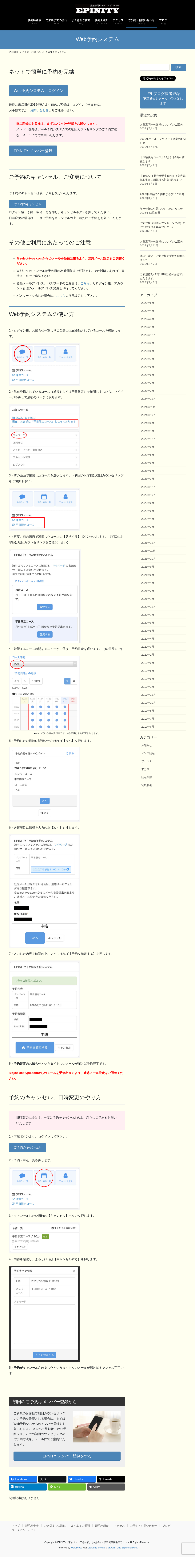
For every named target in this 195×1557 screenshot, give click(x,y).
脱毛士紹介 (102, 1525)
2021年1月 (147, 598)
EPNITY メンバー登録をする (67, 1456)
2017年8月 (147, 710)
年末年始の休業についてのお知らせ (161, 208)
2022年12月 (148, 486)
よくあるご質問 (80, 1525)
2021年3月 (147, 590)
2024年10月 (148, 414)
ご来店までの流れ (55, 1525)
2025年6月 (147, 366)
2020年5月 (147, 630)
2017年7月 (147, 718)
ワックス (146, 761)
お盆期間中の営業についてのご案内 (161, 124)
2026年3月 (147, 318)
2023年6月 (147, 462)
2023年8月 (147, 454)
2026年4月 (147, 310)
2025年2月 (147, 390)
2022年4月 (147, 518)
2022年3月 (147, 526)
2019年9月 (147, 662)
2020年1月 (147, 654)
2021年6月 (147, 574)
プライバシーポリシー (25, 1530)
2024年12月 (148, 398)
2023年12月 (148, 438)
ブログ (166, 1525)
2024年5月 (147, 422)
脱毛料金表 (32, 1525)
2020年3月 (147, 646)
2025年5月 (147, 374)
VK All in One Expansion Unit (122, 1547)
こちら (85, 283)
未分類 (145, 769)
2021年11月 (148, 550)
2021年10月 (148, 558)
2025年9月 (147, 342)
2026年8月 (147, 302)
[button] (38, 90)
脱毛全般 (146, 777)
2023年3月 (147, 478)
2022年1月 (147, 534)
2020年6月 (147, 622)
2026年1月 (147, 326)
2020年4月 (147, 638)
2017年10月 (148, 702)
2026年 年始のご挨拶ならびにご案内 (162, 194)
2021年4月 (147, 582)
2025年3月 (147, 382)
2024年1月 (147, 430)
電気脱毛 (146, 785)
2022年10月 (148, 494)
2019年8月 (147, 670)
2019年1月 (147, 686)
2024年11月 (148, 406)
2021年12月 (148, 542)
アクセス (119, 1525)
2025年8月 (147, 350)
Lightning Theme (96, 1547)
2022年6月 (147, 502)
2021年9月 (147, 566)
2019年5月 (147, 678)
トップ (16, 1525)
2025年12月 (148, 334)
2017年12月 (148, 694)
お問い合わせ (39, 110)
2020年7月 (147, 614)
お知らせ (146, 745)
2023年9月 (147, 446)
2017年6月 (147, 726)
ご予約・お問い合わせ (143, 1525)
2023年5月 (147, 470)
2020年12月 (148, 606)
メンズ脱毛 (148, 753)
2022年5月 (147, 510)
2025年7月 (147, 358)
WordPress (76, 1547)
